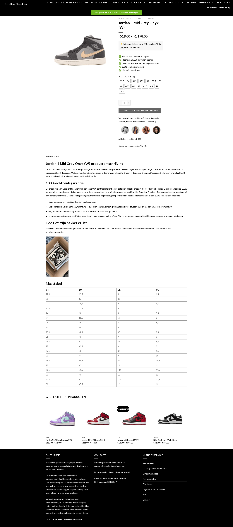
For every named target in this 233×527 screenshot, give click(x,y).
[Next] (186, 425)
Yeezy (59, 2)
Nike (128, 18)
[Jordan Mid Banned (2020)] (134, 418)
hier (122, 47)
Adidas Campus (151, 2)
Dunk (115, 2)
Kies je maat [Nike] (127, 77)
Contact (146, 499)
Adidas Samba (188, 2)
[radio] (122, 81)
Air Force (90, 2)
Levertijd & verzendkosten (155, 468)
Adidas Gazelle (170, 2)
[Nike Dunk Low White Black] (170, 418)
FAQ (145, 494)
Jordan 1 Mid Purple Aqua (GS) (59, 440)
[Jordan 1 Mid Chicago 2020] (98, 418)
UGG (219, 2)
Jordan (126, 2)
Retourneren (148, 463)
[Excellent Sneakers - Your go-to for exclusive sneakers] (17, 4)
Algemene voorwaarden (154, 489)
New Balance (73, 2)
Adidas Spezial (207, 2)
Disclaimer (148, 484)
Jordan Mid (149, 18)
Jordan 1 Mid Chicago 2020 (93, 440)
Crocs (137, 2)
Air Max (103, 2)
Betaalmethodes (150, 473)
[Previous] (46, 425)
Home (50, 2)
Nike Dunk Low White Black (165, 440)
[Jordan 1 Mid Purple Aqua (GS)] (62, 418)
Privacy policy (149, 479)
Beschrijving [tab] (52, 156)
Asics (227, 2)
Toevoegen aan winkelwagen (139, 110)
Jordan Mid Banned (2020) (128, 440)
